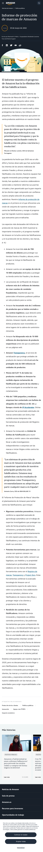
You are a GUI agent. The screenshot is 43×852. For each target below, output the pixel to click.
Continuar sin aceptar (20, 835)
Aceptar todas (21, 841)
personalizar (21, 847)
